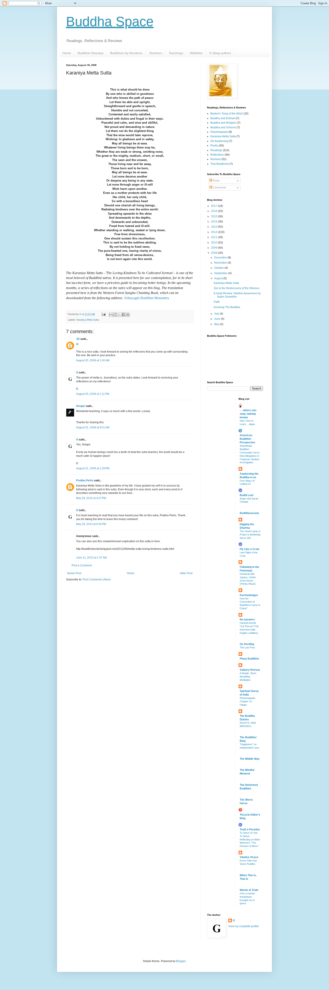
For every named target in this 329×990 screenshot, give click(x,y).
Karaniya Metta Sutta (87, 319)
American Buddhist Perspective (247, 439)
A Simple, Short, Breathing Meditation (248, 676)
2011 (214, 237)
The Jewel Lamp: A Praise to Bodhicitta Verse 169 (250, 534)
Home (66, 53)
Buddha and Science (223, 127)
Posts (216, 180)
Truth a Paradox (250, 829)
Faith (217, 301)
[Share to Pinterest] (128, 314)
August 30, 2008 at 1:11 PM (92, 394)
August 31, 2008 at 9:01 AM (92, 427)
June (217, 318)
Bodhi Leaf (246, 495)
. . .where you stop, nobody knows (248, 414)
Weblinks (196, 53)
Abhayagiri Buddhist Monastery (146, 298)
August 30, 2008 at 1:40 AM (92, 360)
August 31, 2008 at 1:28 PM (92, 468)
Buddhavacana (249, 513)
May (217, 324)
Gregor (80, 406)
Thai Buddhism (219, 163)
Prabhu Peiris (84, 480)
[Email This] (111, 314)
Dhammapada (219, 131)
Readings (216, 150)
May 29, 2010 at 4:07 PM (91, 498)
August (218, 278)
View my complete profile (243, 926)
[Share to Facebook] (123, 314)
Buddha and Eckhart (222, 118)
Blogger (181, 961)
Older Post (186, 573)
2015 (214, 216)
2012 (214, 232)
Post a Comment (82, 565)
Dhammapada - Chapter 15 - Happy (248, 701)
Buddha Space (110, 21)
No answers (247, 619)
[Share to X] (119, 314)
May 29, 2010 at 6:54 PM (91, 524)
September (221, 273)
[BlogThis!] (115, 314)
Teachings (176, 53)
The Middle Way (250, 758)
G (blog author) (220, 53)
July (217, 313)
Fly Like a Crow (249, 549)
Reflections (217, 154)
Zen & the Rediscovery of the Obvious (236, 288)
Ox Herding (247, 644)
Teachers (155, 53)
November (221, 262)
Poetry (214, 145)
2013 (214, 226)
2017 (214, 205)
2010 (214, 242)
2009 (214, 247)
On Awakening (219, 141)
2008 (214, 252)
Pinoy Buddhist (249, 658)
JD (78, 339)
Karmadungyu (249, 595)
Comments (219, 187)
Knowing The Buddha (227, 307)
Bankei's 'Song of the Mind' (226, 113)
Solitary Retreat (250, 669)
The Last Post (247, 647)
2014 (214, 221)
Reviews (215, 159)
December (221, 257)
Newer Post (74, 573)
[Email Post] (103, 314)
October (219, 267)
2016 (214, 211)
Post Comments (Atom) (97, 579)
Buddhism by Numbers (126, 53)
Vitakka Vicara (249, 857)
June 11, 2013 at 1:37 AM (91, 557)
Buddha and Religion (223, 122)
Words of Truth (249, 890)
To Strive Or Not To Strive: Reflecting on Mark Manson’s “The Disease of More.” (250, 839)
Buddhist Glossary (90, 53)
